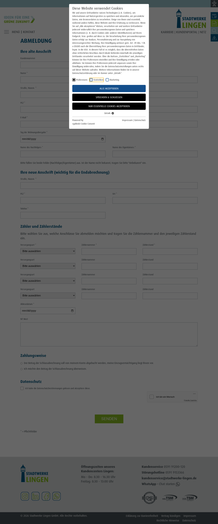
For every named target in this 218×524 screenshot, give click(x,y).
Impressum (127, 120)
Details (107, 113)
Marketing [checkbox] (114, 79)
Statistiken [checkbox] (98, 79)
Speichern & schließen (109, 97)
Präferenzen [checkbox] (81, 79)
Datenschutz (140, 120)
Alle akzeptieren (109, 88)
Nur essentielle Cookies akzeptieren (109, 106)
